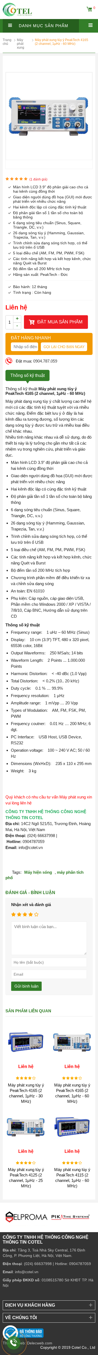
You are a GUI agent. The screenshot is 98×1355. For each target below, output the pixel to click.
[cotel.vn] (17, 17)
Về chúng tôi (21, 1317)
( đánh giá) (38, 179)
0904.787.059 (45, 361)
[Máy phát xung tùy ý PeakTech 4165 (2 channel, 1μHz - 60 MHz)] (49, 158)
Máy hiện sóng (38, 872)
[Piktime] (58, 1227)
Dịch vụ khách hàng (30, 1305)
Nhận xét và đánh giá (31, 904)
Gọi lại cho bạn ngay (64, 347)
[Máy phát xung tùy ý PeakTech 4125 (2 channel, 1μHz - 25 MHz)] (25, 1146)
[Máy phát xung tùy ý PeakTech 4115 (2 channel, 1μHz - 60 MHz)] (72, 1146)
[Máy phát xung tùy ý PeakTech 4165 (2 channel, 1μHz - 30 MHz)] (25, 1061)
